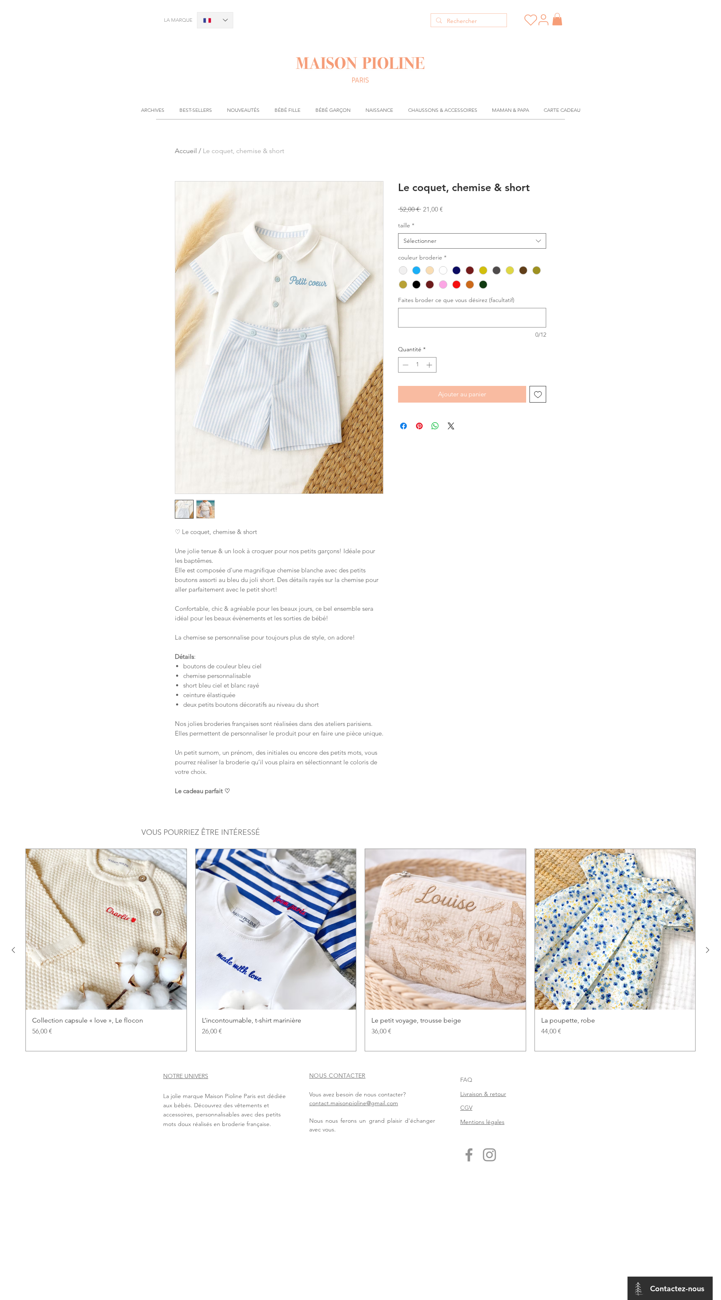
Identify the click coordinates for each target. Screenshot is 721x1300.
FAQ (466, 1079)
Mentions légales (482, 1122)
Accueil (186, 151)
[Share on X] (451, 426)
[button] (557, 19)
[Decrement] (404, 365)
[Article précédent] (13, 950)
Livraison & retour (483, 1094)
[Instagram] (489, 1155)
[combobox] (472, 241)
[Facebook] (469, 1155)
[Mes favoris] (530, 20)
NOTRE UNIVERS (185, 1076)
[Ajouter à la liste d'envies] (538, 394)
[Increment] (430, 365)
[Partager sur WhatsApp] (435, 426)
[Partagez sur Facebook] (403, 426)
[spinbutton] (417, 365)
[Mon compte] (543, 19)
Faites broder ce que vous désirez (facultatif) (456, 300)
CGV (466, 1107)
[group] (360, 950)
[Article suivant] (708, 950)
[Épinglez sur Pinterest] (419, 426)
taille (406, 225)
